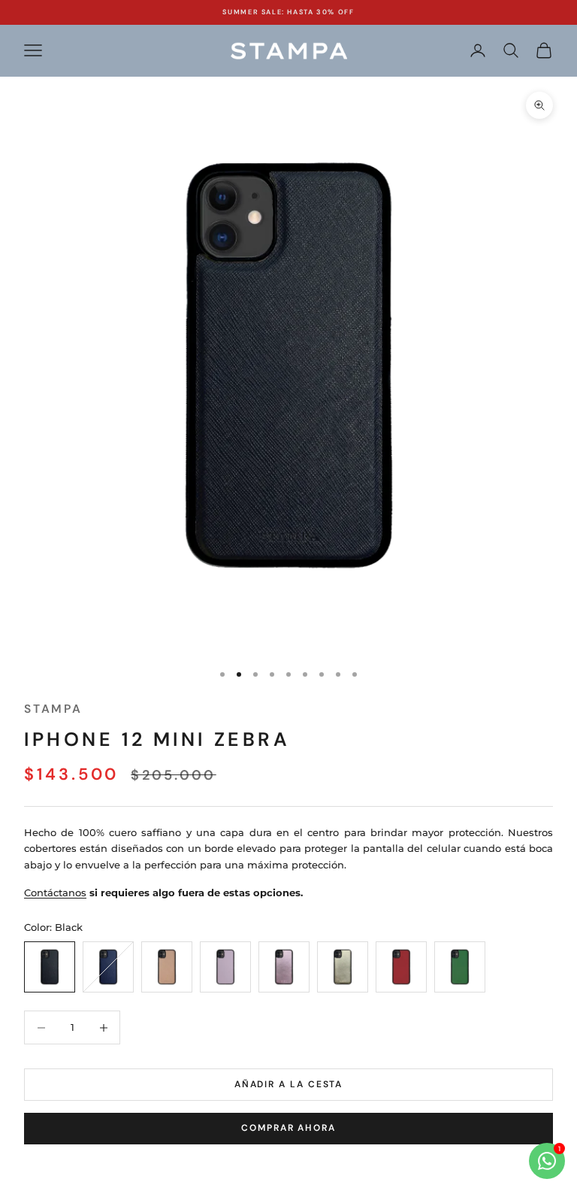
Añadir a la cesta (288, 1084)
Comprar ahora (288, 1128)
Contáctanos (55, 892)
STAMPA (53, 709)
